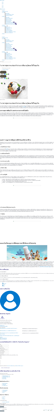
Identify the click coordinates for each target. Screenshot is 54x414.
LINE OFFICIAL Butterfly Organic (45, 266)
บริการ (3, 12)
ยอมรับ (1, 406)
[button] (27, 35)
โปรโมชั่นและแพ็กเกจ (9, 56)
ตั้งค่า (3, 405)
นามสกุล (1, 346)
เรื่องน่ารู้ (4, 72)
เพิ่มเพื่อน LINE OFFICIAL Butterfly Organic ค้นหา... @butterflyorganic (9, 335)
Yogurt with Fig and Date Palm (11, 49)
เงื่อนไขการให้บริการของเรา (19, 365)
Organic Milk (7, 17)
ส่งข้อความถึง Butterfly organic (5, 367)
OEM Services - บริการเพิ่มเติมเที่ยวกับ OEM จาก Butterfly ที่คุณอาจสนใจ (10, 359)
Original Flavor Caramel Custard (11, 50)
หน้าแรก (3, 10)
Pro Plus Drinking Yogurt (10, 48)
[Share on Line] (6, 74)
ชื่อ (0, 344)
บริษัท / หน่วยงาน (2, 348)
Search (1, 61)
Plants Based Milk (8, 21)
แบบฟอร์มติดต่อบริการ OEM (10, 14)
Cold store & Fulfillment (9, 15)
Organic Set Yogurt (8, 19)
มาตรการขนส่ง (8, 53)
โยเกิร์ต (7, 149)
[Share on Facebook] (5, 74)
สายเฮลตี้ (24, 106)
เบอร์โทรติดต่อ (2, 350)
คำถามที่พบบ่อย (4, 52)
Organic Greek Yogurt (9, 20)
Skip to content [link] (2, 0)
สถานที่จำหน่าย (8, 55)
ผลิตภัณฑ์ (3, 16)
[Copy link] (8, 74)
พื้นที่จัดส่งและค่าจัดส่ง (9, 54)
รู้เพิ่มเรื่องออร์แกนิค (5, 11)
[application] (4, 12)
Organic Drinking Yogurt (9, 18)
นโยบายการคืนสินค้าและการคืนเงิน (11, 31)
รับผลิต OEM (7, 13)
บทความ (3, 51)
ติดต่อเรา (3, 33)
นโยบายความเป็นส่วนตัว (9, 32)
